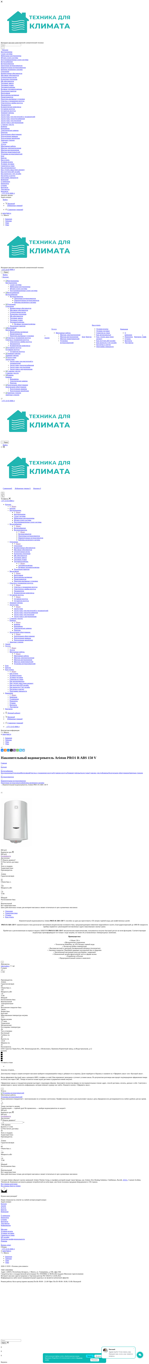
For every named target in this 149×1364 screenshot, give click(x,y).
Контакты (4, 1221)
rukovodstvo (5, 966)
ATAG (125, 1180)
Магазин (4, 1229)
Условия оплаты (7, 1231)
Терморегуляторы (73, 773)
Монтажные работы (21, 656)
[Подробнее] (1, 1101)
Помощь (4, 1241)
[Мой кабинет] (2, 491)
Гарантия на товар (8, 1235)
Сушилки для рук (95, 773)
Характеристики (11, 913)
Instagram (8, 219)
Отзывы (8, 915)
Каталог (13, 508)
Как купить (14, 673)
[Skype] (20, 750)
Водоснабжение (20, 528)
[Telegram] (23, 750)
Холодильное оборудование (24, 636)
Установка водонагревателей (11, 1097)
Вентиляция (18, 575)
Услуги (12, 650)
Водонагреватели (24, 534)
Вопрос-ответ (6, 1245)
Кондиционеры (19, 514)
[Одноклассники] (5, 750)
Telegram (8, 221)
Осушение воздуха (21, 599)
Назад (14, 506)
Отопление (18, 546)
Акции (3, 1206)
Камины (17, 624)
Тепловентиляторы (25, 565)
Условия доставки (7, 1233)
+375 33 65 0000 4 (8, 193)
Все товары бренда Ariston (11, 1186)
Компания (13, 697)
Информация (6, 1225)
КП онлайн (5, 1237)
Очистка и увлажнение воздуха (25, 587)
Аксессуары (18, 609)
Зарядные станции (136, 773)
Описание (9, 911)
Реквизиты (5, 1217)
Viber (7, 223)
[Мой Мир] (8, 750)
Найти (4, 1343)
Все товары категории (9, 1184)
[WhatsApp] (17, 750)
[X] (11, 750)
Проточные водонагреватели (11, 783)
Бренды (4, 1210)
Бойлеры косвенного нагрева (33, 783)
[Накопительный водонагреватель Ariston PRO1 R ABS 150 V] (16, 846)
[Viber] (14, 750)
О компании (5, 1215)
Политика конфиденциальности (13, 1239)
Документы (5, 1223)
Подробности (6, 856)
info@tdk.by (7, 213)
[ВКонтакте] (2, 750)
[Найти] (2, 47)
